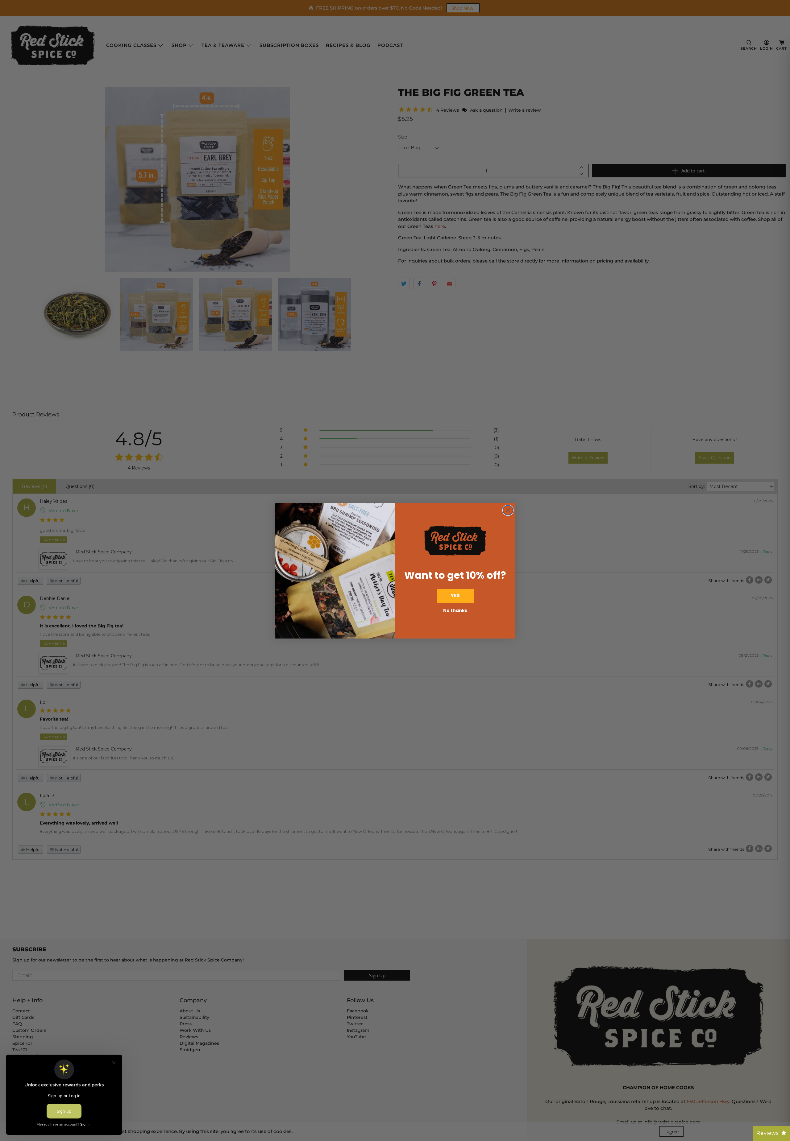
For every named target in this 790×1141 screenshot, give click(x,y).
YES (455, 595)
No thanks (455, 610)
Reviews (767, 1133)
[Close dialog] (508, 510)
